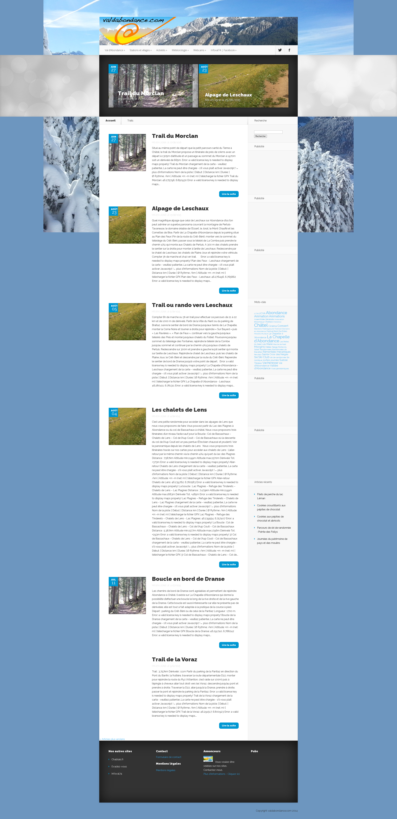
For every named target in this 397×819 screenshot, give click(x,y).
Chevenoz (277, 322)
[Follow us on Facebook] (289, 50)
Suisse (283, 359)
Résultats (257, 355)
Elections (258, 329)
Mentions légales (165, 770)
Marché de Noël (279, 344)
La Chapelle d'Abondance (272, 338)
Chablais (269, 322)
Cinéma (272, 326)
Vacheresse (270, 362)
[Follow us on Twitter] (280, 50)
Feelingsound (268, 329)
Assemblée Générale (264, 319)
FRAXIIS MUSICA (261, 334)
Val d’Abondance (115, 50)
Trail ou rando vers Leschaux (192, 305)
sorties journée (271, 360)
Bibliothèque (259, 322)
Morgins (259, 346)
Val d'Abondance (268, 364)
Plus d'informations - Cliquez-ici (221, 774)
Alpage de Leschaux (228, 95)
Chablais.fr (117, 759)
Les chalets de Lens (179, 409)
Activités (161, 50)
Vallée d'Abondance (266, 367)
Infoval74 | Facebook (223, 50)
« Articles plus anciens (112, 739)
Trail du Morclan (141, 93)
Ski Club (264, 357)
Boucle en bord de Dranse (188, 579)
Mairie (270, 344)
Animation (261, 316)
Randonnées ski (279, 349)
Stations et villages (141, 50)
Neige (275, 347)
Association (279, 319)
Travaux (258, 363)
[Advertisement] (271, 172)
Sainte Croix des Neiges (275, 354)
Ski (256, 357)
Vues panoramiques (280, 369)
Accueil (111, 120)
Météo (268, 347)
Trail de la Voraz (174, 659)
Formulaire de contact (168, 757)
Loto (264, 344)
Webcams (199, 50)
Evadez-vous (119, 766)
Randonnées (266, 349)
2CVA (262, 313)
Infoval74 (117, 773)
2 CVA (256, 314)
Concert (282, 325)
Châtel (261, 325)
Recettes (258, 352)
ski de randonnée (278, 357)
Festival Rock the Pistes (277, 331)
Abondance (276, 312)
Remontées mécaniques (277, 351)
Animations (277, 316)
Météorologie (180, 50)
